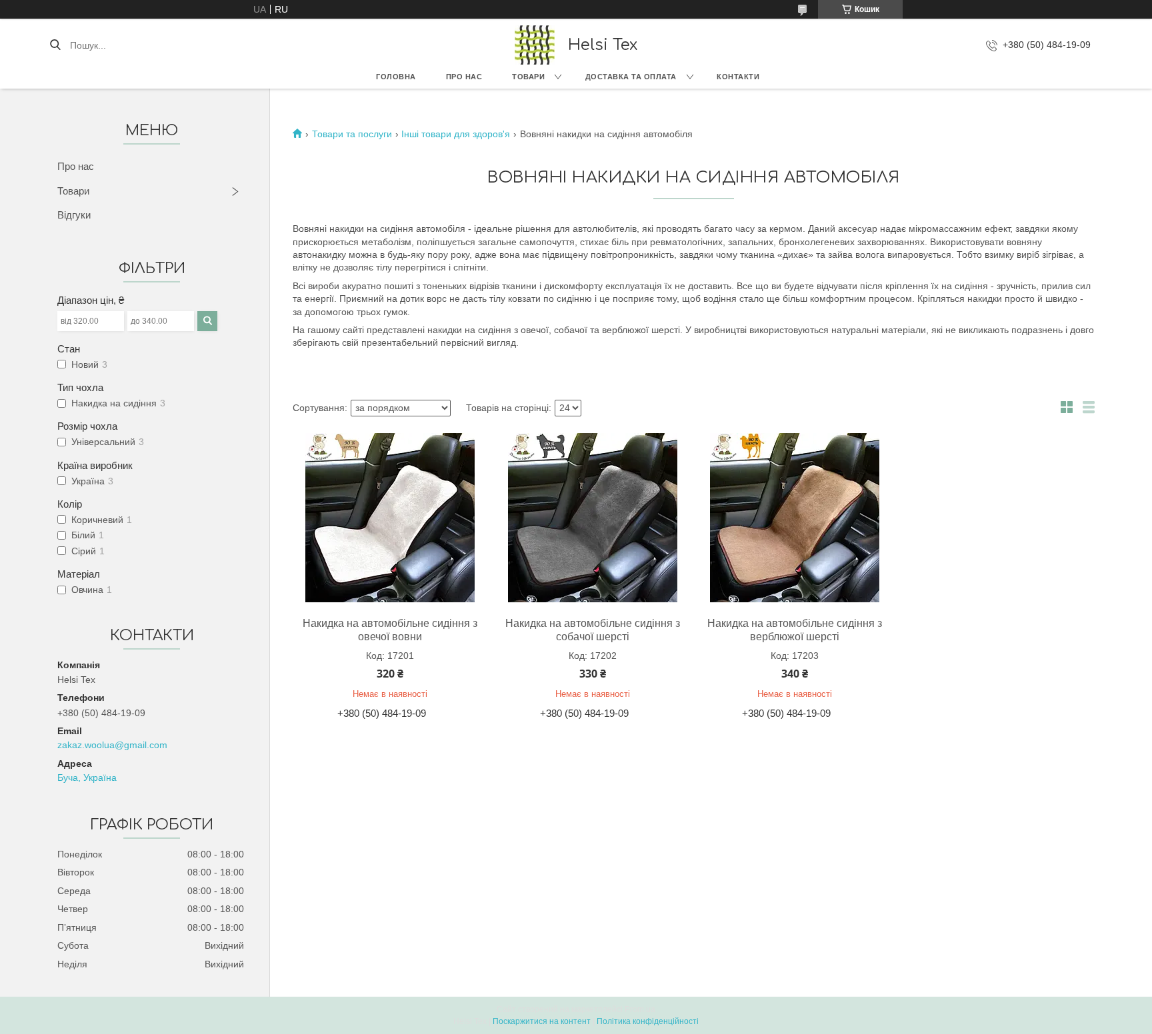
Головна (396, 77)
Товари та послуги (352, 134)
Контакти (738, 77)
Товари (528, 77)
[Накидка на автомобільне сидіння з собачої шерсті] (592, 517)
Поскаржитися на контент (542, 1021)
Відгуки (74, 215)
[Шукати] (55, 45)
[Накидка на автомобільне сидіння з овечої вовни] (390, 517)
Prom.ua (640, 1009)
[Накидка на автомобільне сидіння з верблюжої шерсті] (794, 517)
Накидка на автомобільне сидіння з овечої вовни (390, 630)
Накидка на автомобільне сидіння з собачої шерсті (592, 630)
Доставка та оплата (631, 77)
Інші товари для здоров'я (455, 134)
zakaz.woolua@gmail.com (112, 745)
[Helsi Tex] (535, 45)
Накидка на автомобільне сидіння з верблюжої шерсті (794, 630)
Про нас (464, 77)
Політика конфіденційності (648, 1021)
